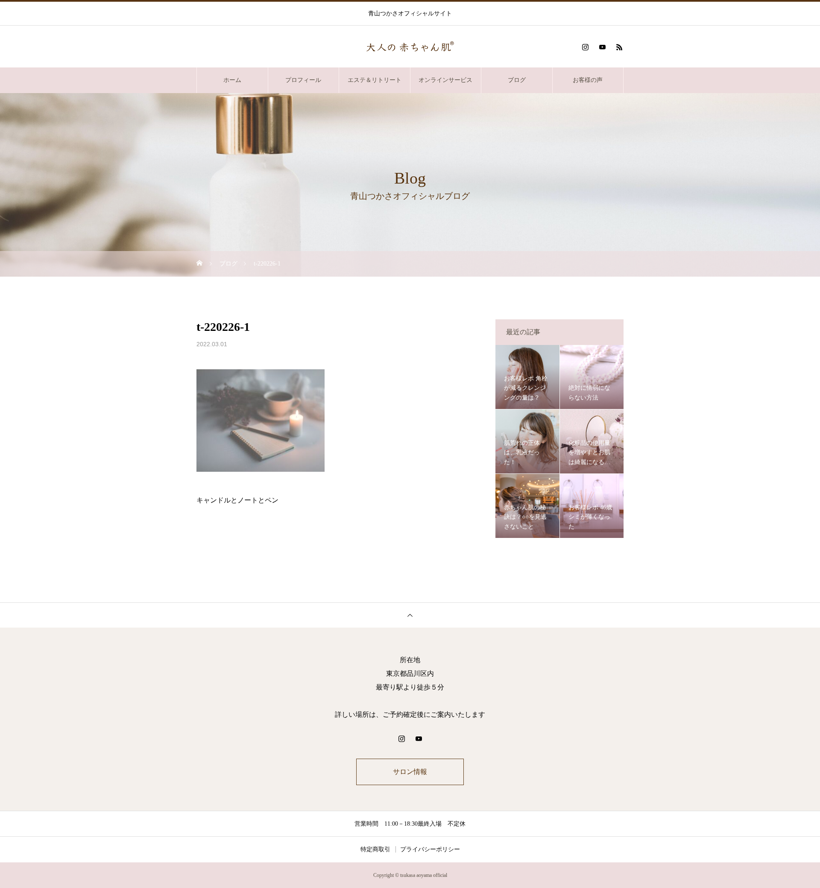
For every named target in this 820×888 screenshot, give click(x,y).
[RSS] (619, 47)
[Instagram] (585, 47)
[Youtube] (602, 47)
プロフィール (303, 80)
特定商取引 (375, 849)
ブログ (517, 80)
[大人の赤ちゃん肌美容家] (410, 47)
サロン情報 (410, 771)
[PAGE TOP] (410, 615)
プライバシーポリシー (430, 849)
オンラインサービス (445, 80)
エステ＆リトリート (374, 80)
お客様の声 (588, 80)
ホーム (232, 80)
